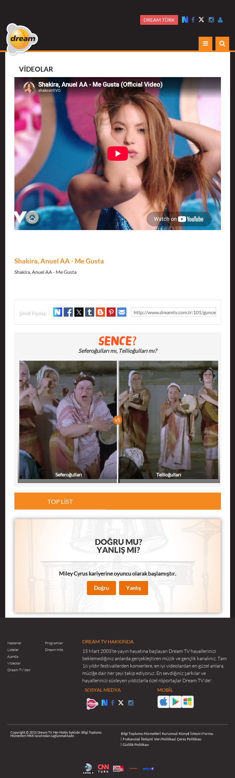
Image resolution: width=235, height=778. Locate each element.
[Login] (220, 20)
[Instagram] (211, 20)
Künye (184, 733)
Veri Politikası (165, 739)
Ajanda (12, 656)
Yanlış (133, 588)
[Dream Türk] (92, 704)
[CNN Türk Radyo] (119, 768)
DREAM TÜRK (159, 20)
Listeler (13, 650)
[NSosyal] (57, 312)
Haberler (14, 643)
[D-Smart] (134, 768)
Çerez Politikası (189, 739)
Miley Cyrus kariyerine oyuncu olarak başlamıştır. (117, 573)
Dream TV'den (18, 670)
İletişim (147, 739)
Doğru (101, 588)
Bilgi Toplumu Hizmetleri (141, 733)
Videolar (14, 663)
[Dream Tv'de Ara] (222, 43)
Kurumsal (169, 733)
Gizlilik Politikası (136, 744)
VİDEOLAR (36, 69)
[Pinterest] (111, 312)
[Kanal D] (89, 768)
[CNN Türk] (104, 768)
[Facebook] (193, 20)
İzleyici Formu (201, 733)
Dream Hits (54, 650)
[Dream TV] (22, 39)
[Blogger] (100, 312)
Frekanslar (131, 739)
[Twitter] (202, 20)
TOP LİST (60, 501)
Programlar (54, 643)
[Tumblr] (89, 312)
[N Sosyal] (185, 19)
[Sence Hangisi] (118, 341)
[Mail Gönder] (121, 312)
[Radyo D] (149, 768)
